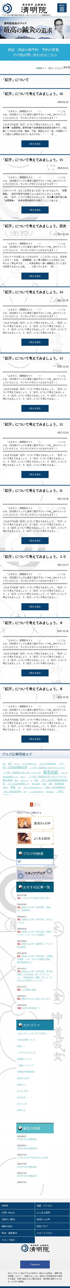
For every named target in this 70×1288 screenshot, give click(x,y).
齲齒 (4, 764)
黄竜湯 (44, 784)
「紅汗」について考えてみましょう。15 (32, 160)
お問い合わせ (8, 1212)
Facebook (35, 1264)
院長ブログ (42, 1226)
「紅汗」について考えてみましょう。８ (32, 689)
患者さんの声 (23, 1078)
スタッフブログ (44, 1233)
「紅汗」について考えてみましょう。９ (32, 623)
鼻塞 (36, 780)
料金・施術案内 (9, 1233)
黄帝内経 (50, 772)
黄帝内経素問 (36, 784)
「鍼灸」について (25, 1065)
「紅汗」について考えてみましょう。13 (32, 358)
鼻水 (19, 787)
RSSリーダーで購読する (29, 812)
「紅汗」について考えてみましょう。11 (32, 490)
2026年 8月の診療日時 (27, 1148)
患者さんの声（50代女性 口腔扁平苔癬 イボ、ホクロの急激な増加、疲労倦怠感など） (34, 959)
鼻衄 (50, 784)
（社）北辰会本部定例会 (36, 792)
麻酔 (24, 792)
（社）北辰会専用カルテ (29, 764)
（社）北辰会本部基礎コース (18, 784)
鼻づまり (16, 764)
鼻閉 (10, 764)
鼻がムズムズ (24, 780)
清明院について (24, 1059)
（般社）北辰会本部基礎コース (32, 787)
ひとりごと (22, 1104)
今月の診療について (26, 1040)
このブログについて (26, 1052)
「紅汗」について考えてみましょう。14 (32, 292)
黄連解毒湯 (59, 784)
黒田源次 (5, 787)
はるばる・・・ (24, 1097)
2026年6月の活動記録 (27, 1167)
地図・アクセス (44, 1205)
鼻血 (13, 787)
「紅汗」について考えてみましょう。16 (32, 94)
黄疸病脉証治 (50, 792)
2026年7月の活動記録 (27, 1139)
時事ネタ (21, 1110)
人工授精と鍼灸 (26, 990)
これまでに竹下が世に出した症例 (32, 1157)
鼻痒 (16, 780)
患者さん (21, 1084)
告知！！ (21, 1046)
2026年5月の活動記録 (27, 1176)
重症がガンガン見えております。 (34, 999)
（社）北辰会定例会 (12, 791)
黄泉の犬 (23, 777)
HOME (39, 68)
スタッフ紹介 (8, 1240)
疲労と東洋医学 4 (28, 1008)
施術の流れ (7, 1226)
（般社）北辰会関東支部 (55, 787)
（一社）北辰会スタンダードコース (22, 772)
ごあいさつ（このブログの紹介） (32, 1033)
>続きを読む (35, 144)
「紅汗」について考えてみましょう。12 (32, 424)
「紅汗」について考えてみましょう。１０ (34, 556)
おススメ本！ (23, 1091)
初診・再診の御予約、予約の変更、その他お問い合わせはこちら (35, 52)
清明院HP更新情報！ (26, 1072)
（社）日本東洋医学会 (47, 764)
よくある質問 (43, 1212)
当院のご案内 (8, 1219)
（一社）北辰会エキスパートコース (47, 767)
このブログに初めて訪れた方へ (33, 898)
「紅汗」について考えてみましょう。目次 (34, 226)
